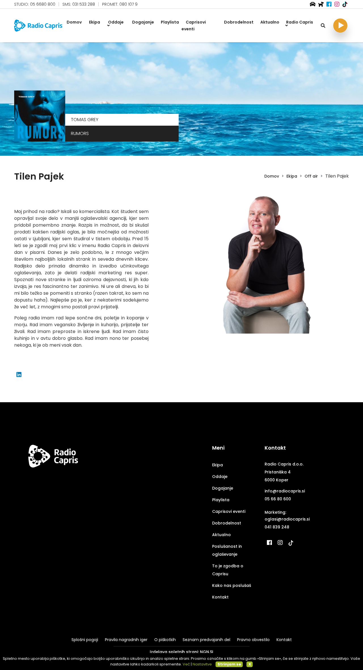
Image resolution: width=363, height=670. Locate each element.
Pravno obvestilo (253, 639)
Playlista (220, 500)
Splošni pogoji (84, 639)
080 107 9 (128, 4)
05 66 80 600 (278, 499)
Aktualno (221, 535)
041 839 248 (277, 527)
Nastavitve (202, 664)
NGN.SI (206, 652)
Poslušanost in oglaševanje (227, 550)
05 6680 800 (42, 4)
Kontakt (220, 597)
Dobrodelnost (226, 523)
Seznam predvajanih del (206, 639)
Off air (311, 176)
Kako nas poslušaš (231, 585)
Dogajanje (222, 488)
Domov (271, 176)
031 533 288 (83, 4)
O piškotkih (165, 639)
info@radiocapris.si (285, 491)
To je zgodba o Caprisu (227, 570)
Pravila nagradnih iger (126, 639)
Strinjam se (229, 664)
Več (186, 664)
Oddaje (219, 476)
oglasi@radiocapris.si (287, 519)
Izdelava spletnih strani (174, 652)
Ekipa (291, 176)
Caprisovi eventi (228, 511)
